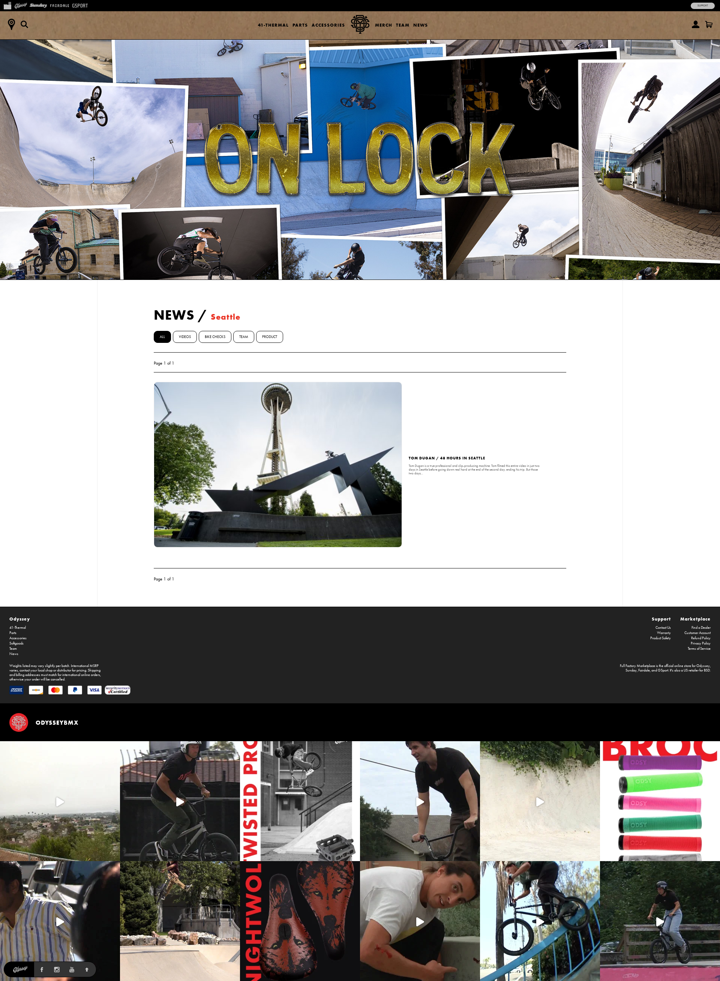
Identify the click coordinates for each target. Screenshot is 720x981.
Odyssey (19, 619)
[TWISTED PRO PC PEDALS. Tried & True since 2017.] (300, 801)
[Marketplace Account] (695, 24)
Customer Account (697, 633)
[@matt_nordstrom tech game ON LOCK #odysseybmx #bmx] (420, 801)
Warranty (664, 633)
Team (403, 25)
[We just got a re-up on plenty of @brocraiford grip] (660, 801)
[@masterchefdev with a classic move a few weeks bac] (180, 921)
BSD (707, 670)
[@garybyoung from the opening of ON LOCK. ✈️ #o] (180, 801)
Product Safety (660, 638)
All (162, 337)
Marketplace (695, 619)
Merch (383, 25)
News (420, 25)
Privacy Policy (701, 643)
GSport (663, 670)
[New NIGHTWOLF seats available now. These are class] (300, 921)
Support (703, 5)
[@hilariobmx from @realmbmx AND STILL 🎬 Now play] (60, 921)
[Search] (24, 24)
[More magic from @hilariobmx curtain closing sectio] (420, 921)
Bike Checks (215, 337)
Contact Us (663, 627)
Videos (185, 337)
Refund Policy (701, 638)
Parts (300, 25)
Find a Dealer (701, 627)
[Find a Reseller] (11, 24)
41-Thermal (273, 25)
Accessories (328, 25)
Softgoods (16, 643)
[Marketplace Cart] (708, 24)
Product (269, 337)
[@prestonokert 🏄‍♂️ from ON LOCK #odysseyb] (60, 801)
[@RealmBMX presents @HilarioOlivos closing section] (540, 921)
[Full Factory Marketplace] (7, 4)
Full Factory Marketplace (637, 666)
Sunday (631, 670)
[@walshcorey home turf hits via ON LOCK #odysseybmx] (540, 801)
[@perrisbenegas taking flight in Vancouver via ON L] (660, 921)
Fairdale (644, 670)
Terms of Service (699, 648)
